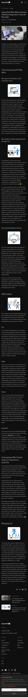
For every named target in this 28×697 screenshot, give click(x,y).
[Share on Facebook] (17, 589)
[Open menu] (25, 2)
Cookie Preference (6, 673)
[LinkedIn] (2, 670)
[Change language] (21, 2)
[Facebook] (12, 670)
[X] (9, 670)
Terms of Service (16, 673)
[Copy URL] (25, 589)
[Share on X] (20, 589)
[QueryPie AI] (5, 2)
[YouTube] (6, 670)
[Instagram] (15, 670)
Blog (12, 8)
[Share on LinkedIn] (23, 589)
